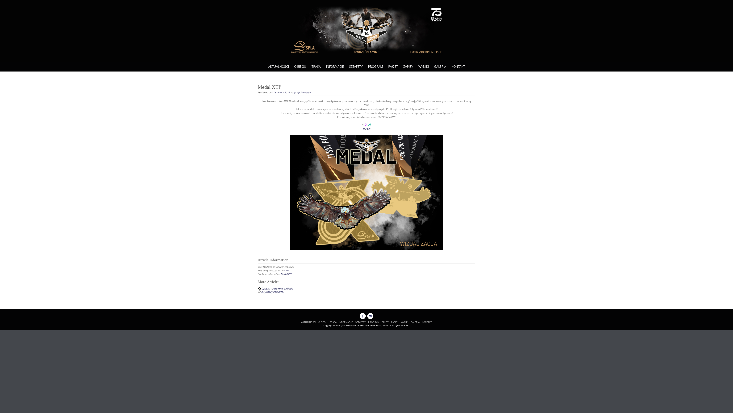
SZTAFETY (356, 66)
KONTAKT (458, 66)
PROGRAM (375, 66)
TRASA (316, 66)
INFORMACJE (335, 66)
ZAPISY (408, 66)
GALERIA (440, 66)
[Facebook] (363, 316)
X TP (286, 270)
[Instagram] (370, 316)
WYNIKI (423, 66)
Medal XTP (286, 274)
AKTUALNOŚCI (278, 66)
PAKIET (393, 66)
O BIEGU (300, 66)
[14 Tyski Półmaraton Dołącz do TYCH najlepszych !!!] (366, 30)
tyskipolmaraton (302, 92)
